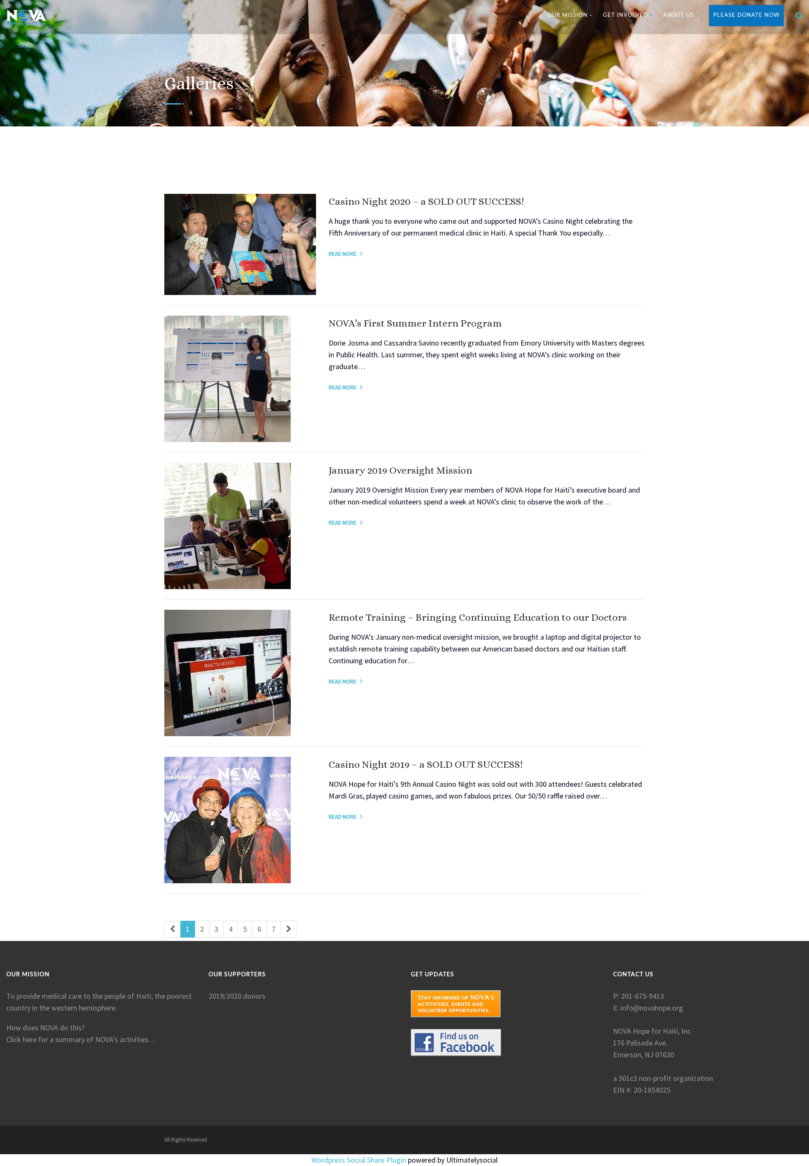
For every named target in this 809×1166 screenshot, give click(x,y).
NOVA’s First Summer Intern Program (415, 323)
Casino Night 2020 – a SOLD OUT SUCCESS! (426, 201)
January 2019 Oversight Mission (400, 470)
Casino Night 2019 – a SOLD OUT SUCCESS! (426, 764)
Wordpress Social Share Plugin (359, 1160)
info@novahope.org (652, 1008)
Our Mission (567, 15)
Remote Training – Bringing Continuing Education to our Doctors (478, 617)
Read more (342, 253)
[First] (172, 929)
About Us (678, 15)
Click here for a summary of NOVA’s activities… (81, 1039)
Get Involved (625, 15)
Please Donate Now (746, 15)
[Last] (289, 929)
